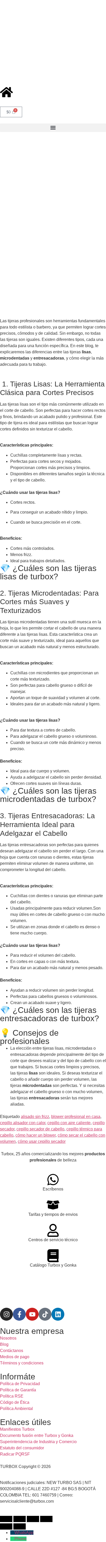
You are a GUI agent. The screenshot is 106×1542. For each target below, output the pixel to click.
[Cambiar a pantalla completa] (19, 1519)
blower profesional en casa (75, 1116)
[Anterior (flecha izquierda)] (6, 1526)
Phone (20, 1539)
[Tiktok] (45, 1314)
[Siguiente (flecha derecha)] (19, 1526)
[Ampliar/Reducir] (6, 1519)
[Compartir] (33, 1519)
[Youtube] (32, 1314)
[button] (53, 127)
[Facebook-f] (19, 1314)
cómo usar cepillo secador (42, 1141)
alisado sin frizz (35, 1116)
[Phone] (12, 1539)
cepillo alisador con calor (22, 1123)
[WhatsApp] (12, 1532)
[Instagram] (6, 1314)
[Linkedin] (57, 1314)
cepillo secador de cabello (40, 1129)
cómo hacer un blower (35, 1135)
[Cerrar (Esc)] (46, 1519)
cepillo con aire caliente (69, 1123)
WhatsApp (23, 1532)
